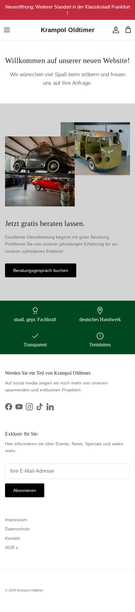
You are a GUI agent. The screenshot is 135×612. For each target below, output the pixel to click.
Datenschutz (17, 528)
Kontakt (12, 538)
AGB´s (11, 547)
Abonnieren (24, 490)
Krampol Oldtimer (30, 590)
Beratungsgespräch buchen (40, 270)
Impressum (16, 519)
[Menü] (7, 30)
